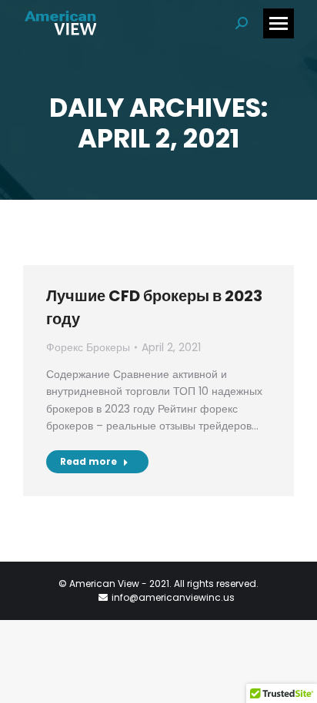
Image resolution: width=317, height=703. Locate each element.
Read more (88, 461)
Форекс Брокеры (88, 347)
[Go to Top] (294, 680)
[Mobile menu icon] (278, 23)
